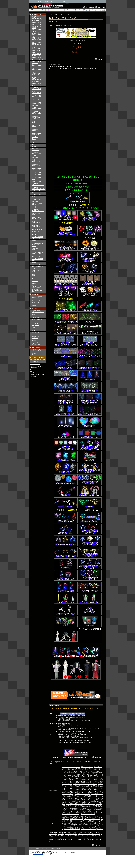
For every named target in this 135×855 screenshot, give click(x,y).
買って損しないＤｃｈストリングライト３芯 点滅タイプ (36, 79)
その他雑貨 (35, 305)
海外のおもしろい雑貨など (77, 835)
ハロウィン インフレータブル (87, 832)
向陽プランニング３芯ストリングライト (38, 84)
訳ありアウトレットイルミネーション (37, 286)
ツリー (33, 278)
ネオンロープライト (37, 199)
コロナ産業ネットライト (35, 130)
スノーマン (35, 281)
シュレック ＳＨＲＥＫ (77, 822)
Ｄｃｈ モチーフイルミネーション (71, 767)
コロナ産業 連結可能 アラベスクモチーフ (37, 253)
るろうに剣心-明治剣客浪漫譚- (72, 829)
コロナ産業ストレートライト (36, 88)
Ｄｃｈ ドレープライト (93, 771)
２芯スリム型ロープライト (38, 193)
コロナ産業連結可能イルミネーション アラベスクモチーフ (82, 804)
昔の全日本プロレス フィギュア (37, 337)
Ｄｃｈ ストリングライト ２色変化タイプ (75, 771)
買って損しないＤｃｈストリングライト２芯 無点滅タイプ (37, 18)
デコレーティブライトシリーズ (76, 792)
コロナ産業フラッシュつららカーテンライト (36, 154)
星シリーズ (91, 772)
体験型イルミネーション (36, 180)
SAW (87, 823)
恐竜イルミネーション (87, 767)
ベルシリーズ (83, 772)
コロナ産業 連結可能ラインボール (38, 210)
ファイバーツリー (98, 778)
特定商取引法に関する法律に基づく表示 (78, 742)
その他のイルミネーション (36, 263)
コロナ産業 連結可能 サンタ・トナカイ (37, 259)
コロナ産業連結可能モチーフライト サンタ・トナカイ (80, 804)
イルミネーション (53, 790)
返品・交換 (33, 373)
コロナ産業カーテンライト (36, 165)
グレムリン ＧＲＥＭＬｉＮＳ (92, 819)
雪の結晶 (34, 240)
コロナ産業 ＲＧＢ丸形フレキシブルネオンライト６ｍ (38, 189)
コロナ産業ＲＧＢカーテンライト (36, 168)
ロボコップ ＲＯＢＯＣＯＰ (36, 343)
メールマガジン (79, 762)
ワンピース (100, 829)
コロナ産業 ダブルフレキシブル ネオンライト (37, 203)
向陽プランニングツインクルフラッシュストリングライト (36, 63)
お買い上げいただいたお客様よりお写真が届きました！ (37, 360)
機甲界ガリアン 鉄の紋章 (76, 819)
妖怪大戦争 (35, 340)
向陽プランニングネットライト (36, 126)
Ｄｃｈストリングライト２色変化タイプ (36, 54)
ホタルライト (35, 99)
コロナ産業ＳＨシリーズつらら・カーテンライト (36, 159)
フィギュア (56, 14)
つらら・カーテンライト (36, 145)
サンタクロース (36, 256)
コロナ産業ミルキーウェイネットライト (36, 117)
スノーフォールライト (38, 172)
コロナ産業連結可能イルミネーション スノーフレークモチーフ (83, 808)
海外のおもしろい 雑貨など (36, 354)
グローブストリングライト (36, 69)
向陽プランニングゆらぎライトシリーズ (38, 58)
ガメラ (33, 314)
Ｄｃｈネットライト (35, 122)
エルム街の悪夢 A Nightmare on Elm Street (38, 311)
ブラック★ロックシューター (85, 824)
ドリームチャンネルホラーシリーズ (37, 297)
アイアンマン (66, 816)
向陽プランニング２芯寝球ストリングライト (85, 784)
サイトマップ (96, 762)
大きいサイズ (74, 772)
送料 (31, 369)
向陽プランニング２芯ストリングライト (38, 23)
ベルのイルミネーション (36, 275)
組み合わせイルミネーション (36, 249)
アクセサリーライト (88, 777)
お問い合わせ (87, 762)
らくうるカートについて (67, 740)
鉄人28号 (34, 330)
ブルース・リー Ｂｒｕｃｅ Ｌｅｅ (37, 333)
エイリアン (95, 816)
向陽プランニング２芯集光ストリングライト (86, 781)
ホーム (50, 14)
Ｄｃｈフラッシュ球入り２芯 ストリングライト (38, 49)
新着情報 (59, 762)
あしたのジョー (75, 816)
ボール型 (34, 207)
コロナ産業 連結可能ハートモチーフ (37, 267)
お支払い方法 (33, 368)
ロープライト (35, 196)
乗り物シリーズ (36, 231)
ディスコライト (36, 303)
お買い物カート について (36, 366)
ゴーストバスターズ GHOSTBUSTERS (37, 320)
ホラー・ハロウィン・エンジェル (38, 271)
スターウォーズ (72, 823)
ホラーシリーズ (54, 832)
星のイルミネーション (38, 234)
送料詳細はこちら (64, 719)
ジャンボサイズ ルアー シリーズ (36, 350)
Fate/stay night (73, 824)
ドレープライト (36, 142)
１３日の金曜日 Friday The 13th (36, 324)
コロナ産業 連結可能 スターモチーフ (37, 237)
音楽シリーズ (78, 777)
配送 (31, 371)
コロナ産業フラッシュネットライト (35, 138)
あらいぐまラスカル (86, 816)
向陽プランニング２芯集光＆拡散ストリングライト (36, 33)
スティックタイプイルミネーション (36, 102)
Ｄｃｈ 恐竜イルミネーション (36, 226)
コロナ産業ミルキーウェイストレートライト (36, 112)
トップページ (52, 762)
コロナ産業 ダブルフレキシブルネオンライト (82, 809)
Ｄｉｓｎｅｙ (35, 327)
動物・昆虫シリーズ (37, 229)
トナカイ (34, 283)
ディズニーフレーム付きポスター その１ (89, 834)
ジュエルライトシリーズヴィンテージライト (37, 73)
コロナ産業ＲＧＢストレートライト (36, 96)
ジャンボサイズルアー (71, 834)
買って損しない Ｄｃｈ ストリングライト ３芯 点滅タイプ (82, 767)
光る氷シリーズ (36, 300)
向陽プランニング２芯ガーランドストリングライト (36, 38)
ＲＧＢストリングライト (36, 92)
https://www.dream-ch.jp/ (38, 854)
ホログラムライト (36, 174)
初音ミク (66, 824)
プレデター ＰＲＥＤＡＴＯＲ (81, 826)
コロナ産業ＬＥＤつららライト (86, 799)
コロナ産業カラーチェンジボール (38, 184)
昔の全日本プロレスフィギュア (78, 827)
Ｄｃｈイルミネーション (36, 222)
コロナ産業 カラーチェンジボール (93, 811)
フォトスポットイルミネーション (36, 218)
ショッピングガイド (35, 364)
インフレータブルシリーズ (88, 814)
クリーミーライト (36, 177)
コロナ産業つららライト (35, 149)
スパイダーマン (81, 823)
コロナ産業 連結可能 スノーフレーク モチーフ (37, 245)
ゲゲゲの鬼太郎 (36, 317)
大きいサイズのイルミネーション (36, 214)
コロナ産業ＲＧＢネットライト (36, 133)
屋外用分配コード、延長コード (37, 290)
